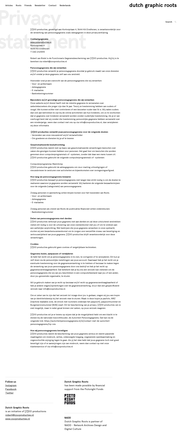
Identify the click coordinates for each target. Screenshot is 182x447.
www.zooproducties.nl (40, 42)
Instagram (11, 385)
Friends (28, 5)
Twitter (9, 393)
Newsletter (40, 5)
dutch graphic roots (153, 5)
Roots (18, 5)
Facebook (10, 389)
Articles (9, 5)
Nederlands (65, 5)
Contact (52, 5)
